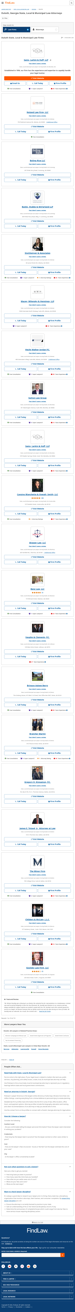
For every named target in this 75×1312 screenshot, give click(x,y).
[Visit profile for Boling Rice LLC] (37, 151)
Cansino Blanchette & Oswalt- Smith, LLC (37, 494)
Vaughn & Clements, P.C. (37, 637)
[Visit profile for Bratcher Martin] (37, 724)
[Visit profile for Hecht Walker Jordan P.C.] (37, 340)
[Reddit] (28, 1266)
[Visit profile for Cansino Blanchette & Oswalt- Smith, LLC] (37, 485)
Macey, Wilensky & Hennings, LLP (37, 301)
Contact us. (8, 1244)
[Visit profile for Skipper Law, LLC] (37, 533)
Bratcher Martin (37, 733)
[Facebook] (3, 1266)
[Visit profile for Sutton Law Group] (37, 389)
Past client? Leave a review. (37, 63)
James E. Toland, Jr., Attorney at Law (37, 828)
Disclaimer (19, 1307)
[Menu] (2, 3)
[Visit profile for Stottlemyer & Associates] (37, 244)
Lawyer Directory (6, 9)
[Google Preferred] (35, 1266)
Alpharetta (15, 1049)
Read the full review (45, 1011)
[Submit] (62, 1255)
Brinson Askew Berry (37, 685)
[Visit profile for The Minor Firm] (37, 862)
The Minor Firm (37, 871)
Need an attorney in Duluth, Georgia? (19, 1091)
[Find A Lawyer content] (71, 1279)
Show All (4, 1060)
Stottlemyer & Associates (37, 253)
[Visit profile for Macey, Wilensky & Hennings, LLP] (37, 292)
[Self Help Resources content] (71, 1285)
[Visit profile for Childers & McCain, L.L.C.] (37, 910)
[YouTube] (9, 1266)
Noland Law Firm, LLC (37, 112)
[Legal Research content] (71, 1291)
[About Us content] (71, 1273)
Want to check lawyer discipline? (17, 1192)
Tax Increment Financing (13, 1040)
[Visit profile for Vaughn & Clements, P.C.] (37, 628)
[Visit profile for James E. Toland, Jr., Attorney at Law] (37, 819)
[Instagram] (22, 1266)
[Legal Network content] (71, 1297)
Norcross (6, 1049)
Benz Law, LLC (37, 589)
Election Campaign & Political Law (15, 1036)
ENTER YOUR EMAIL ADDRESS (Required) (14, 1251)
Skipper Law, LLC (37, 542)
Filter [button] (6, 18)
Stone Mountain (43, 1049)
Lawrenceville (24, 1049)
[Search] (72, 3)
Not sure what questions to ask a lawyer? (21, 1167)
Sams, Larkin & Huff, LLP (36, 60)
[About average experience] (67, 89)
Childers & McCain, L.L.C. (37, 919)
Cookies (27, 1307)
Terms (3, 1307)
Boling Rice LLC (37, 160)
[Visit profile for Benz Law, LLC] (37, 580)
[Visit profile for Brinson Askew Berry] (37, 676)
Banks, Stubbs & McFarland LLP (37, 206)
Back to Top (38, 1222)
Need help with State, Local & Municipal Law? (22, 1073)
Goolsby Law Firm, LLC (37, 967)
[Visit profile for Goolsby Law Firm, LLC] (37, 958)
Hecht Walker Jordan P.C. (37, 349)
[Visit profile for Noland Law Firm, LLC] (37, 103)
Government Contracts (62, 1036)
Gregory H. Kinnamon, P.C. (37, 782)
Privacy (10, 1307)
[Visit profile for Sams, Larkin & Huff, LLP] (37, 51)
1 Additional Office (51, 122)
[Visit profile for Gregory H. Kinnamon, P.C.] (37, 773)
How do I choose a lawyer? (15, 1116)
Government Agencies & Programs (40, 1036)
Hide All (11, 1060)
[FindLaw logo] (10, 3)
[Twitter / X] (16, 1266)
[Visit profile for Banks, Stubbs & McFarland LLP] (37, 197)
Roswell (33, 1049)
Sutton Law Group (37, 397)
